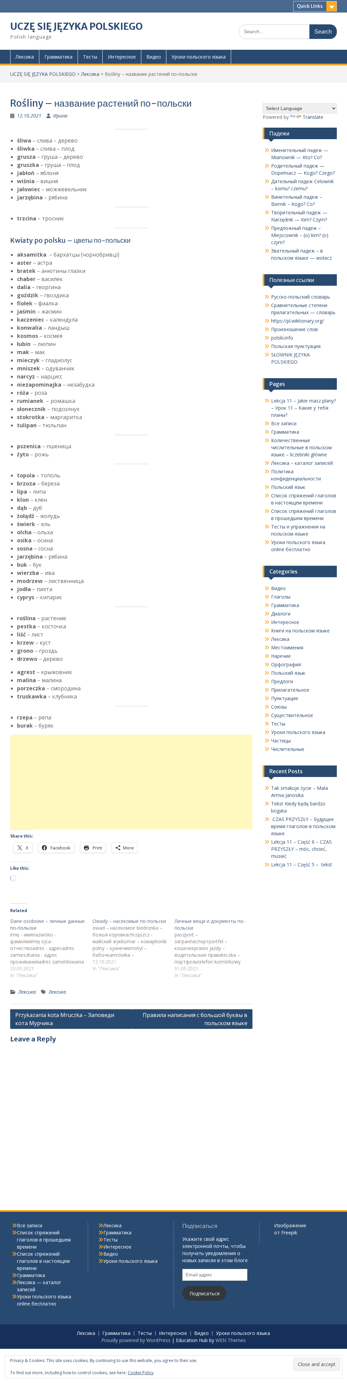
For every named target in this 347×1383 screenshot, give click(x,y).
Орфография (286, 664)
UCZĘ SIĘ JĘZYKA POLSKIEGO (76, 26)
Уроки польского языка (198, 56)
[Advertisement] (131, 782)
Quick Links (310, 6)
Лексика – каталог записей (302, 463)
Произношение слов (294, 329)
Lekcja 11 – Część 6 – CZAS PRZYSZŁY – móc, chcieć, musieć (301, 849)
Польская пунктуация (296, 346)
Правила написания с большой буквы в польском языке (195, 1019)
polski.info (282, 337)
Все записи (284, 423)
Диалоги (280, 613)
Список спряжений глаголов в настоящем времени (43, 1261)
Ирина (60, 115)
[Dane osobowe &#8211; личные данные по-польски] (51, 948)
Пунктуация (284, 698)
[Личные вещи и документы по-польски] (216, 948)
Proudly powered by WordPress (135, 1340)
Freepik (289, 1232)
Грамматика (58, 56)
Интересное (122, 56)
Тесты (90, 56)
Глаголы (280, 596)
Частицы (281, 740)
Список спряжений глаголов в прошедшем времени (44, 1239)
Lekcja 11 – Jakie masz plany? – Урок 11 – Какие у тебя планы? (303, 407)
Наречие (281, 656)
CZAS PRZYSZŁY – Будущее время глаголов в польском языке (303, 826)
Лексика (25, 56)
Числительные (287, 749)
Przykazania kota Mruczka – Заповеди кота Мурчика (64, 1019)
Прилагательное (290, 690)
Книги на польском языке (300, 630)
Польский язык (288, 487)
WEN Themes (231, 1340)
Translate (313, 117)
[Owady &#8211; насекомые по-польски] (134, 945)
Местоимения (287, 647)
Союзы (279, 707)
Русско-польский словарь (300, 297)
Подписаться (204, 1293)
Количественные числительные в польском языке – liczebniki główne (301, 447)
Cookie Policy (141, 1373)
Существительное (292, 715)
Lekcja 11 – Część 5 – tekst (301, 864)
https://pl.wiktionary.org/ (297, 321)
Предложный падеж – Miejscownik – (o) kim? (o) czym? (299, 235)
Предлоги (282, 681)
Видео (153, 56)
